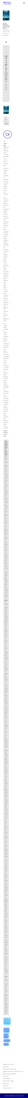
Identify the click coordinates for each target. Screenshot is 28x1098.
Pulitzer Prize (6, 1030)
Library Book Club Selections (7, 1021)
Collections (5, 1066)
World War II (6, 1035)
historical (7, 1040)
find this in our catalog (6, 120)
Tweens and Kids (7, 1088)
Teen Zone (5, 1085)
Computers (6, 1076)
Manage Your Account (8, 1064)
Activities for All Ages (8, 1081)
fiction (6, 1044)
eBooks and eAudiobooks (9, 1074)
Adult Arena (6, 1083)
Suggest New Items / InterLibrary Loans (13, 1071)
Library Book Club (5, 145)
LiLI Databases (6, 1078)
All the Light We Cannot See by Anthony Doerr (6, 25)
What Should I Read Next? (9, 1069)
